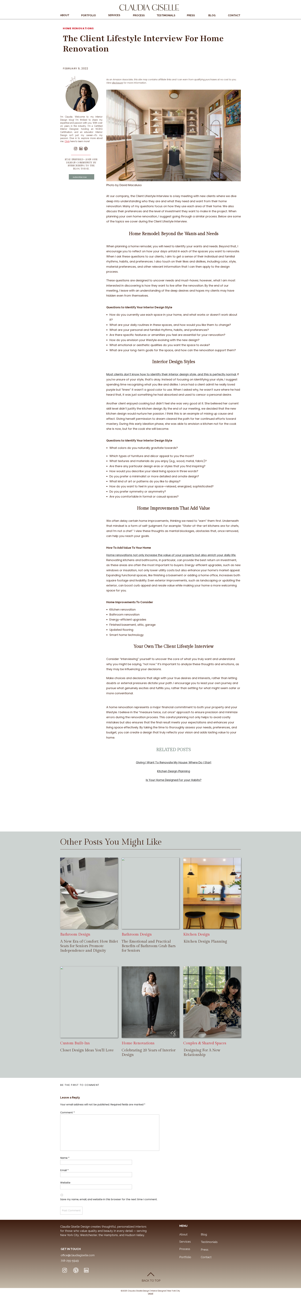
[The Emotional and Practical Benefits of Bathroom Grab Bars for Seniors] (150, 893)
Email (64, 1170)
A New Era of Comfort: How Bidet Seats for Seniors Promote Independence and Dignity (89, 946)
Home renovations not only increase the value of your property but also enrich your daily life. (171, 555)
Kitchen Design (196, 934)
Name (64, 1158)
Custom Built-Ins (75, 1043)
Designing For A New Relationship (202, 1052)
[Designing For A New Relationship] (212, 1002)
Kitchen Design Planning (205, 941)
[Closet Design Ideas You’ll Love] (89, 1002)
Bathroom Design (75, 934)
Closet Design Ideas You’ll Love (87, 1050)
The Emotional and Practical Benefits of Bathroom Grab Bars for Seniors (149, 946)
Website (65, 1182)
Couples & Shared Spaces (204, 1043)
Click (67, 141)
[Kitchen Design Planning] (212, 893)
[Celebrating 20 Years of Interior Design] (150, 1002)
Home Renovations (78, 28)
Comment (67, 1112)
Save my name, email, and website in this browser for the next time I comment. (108, 1199)
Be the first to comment (79, 1085)
